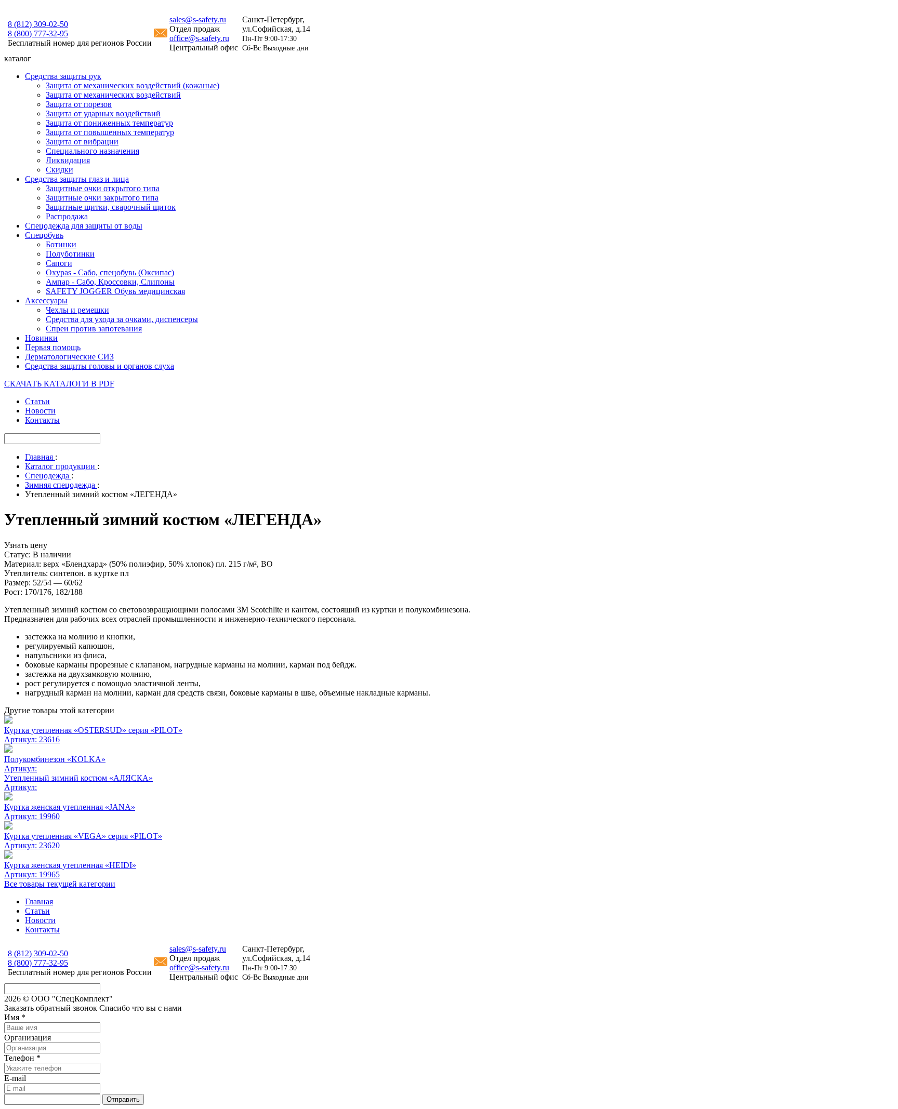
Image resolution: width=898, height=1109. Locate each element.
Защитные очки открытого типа (103, 188)
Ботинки (61, 244)
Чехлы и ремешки (77, 309)
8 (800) (38, 33)
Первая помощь (53, 347)
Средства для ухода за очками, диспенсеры (122, 319)
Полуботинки (70, 253)
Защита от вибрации (82, 141)
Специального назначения (92, 150)
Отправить (123, 1099)
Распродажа (67, 216)
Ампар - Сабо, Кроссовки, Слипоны (110, 281)
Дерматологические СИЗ (69, 356)
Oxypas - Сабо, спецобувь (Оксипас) (110, 272)
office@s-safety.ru (199, 38)
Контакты (42, 420)
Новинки (41, 337)
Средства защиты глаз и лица (77, 179)
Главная (39, 901)
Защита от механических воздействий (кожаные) (132, 85)
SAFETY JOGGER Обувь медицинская (115, 291)
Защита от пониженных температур (109, 122)
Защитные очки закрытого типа (102, 197)
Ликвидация (68, 160)
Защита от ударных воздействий (103, 113)
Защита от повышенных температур (110, 132)
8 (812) (38, 24)
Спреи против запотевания (94, 328)
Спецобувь (44, 235)
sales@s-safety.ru (197, 19)
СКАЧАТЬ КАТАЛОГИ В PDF (59, 383)
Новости (40, 410)
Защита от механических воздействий (113, 94)
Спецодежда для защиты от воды (83, 225)
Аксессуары (46, 300)
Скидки (59, 169)
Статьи (37, 401)
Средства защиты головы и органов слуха (99, 366)
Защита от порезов (79, 104)
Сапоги (59, 263)
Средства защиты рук (63, 76)
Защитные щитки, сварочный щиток (111, 207)
